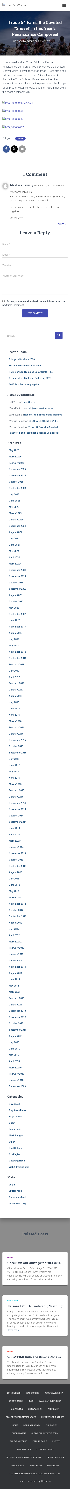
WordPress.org (17, 1203)
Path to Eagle (40, 1441)
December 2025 (17, 469)
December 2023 (17, 570)
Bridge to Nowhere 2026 (22, 359)
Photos (56, 1441)
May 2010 (14, 1055)
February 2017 (16, 683)
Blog (31, 1401)
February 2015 (16, 790)
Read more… (14, 1330)
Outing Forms (19, 1433)
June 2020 (14, 620)
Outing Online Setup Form (44, 1433)
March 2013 (15, 897)
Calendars (17, 1409)
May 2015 (14, 771)
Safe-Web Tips (24, 1449)
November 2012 (17, 903)
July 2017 (14, 670)
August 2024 (15, 532)
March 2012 (15, 941)
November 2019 (17, 626)
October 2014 (16, 815)
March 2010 (15, 1067)
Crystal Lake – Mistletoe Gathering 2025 (30, 378)
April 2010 (14, 1061)
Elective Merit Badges (52, 1417)
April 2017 (14, 677)
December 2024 (17, 526)
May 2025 (14, 507)
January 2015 (16, 796)
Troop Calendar (55, 1457)
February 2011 (16, 998)
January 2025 (16, 519)
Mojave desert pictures (41, 408)
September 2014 (17, 822)
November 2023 (17, 576)
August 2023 (15, 595)
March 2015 (15, 784)
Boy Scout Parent (18, 1110)
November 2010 (17, 1017)
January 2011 (16, 1004)
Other (20, 138)
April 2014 (14, 834)
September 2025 (17, 488)
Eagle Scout (15, 1116)
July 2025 (14, 494)
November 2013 (17, 853)
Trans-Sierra (28, 402)
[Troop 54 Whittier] (15, 5)
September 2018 (17, 658)
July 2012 (14, 929)
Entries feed (15, 1191)
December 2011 (17, 960)
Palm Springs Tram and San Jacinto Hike (31, 372)
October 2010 (16, 1023)
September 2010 (17, 1029)
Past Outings (15, 1148)
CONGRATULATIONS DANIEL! (43, 421)
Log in (12, 1184)
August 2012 (15, 922)
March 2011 (15, 992)
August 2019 (15, 633)
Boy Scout (14, 1104)
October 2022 (16, 601)
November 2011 (17, 966)
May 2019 (14, 645)
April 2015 (14, 777)
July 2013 (14, 878)
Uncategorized (17, 1160)
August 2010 (15, 1036)
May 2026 (14, 450)
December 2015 (17, 740)
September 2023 (17, 589)
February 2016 (16, 727)
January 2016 (16, 733)
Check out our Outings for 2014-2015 (34, 1263)
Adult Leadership (54, 1393)
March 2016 (15, 721)
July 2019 (14, 639)
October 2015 (16, 746)
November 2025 (17, 475)
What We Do (36, 1466)
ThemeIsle (46, 1481)
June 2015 (14, 765)
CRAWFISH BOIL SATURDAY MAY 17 (34, 1357)
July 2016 (14, 702)
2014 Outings (14, 1393)
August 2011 (15, 973)
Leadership (15, 1129)
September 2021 (17, 614)
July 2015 (14, 759)
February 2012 (16, 948)
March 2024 (15, 563)
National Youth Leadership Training (43, 414)
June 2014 (14, 828)
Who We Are (53, 1466)
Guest (12, 1123)
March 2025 (15, 513)
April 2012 (14, 935)
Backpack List (16, 1401)
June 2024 (14, 544)
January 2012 (16, 954)
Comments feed (17, 1197)
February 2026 (16, 463)
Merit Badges (16, 1135)
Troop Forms (18, 1466)
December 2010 (17, 1011)
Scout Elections (45, 1449)
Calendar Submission (50, 1401)
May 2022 (14, 607)
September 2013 (17, 866)
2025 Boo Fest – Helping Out (24, 384)
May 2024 (14, 551)
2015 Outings (32, 1393)
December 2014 (17, 803)
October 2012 (16, 910)
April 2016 (14, 714)
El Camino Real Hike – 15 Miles (25, 365)
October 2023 (16, 582)
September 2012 (17, 916)
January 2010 (16, 1080)
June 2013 (14, 885)
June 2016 (14, 708)
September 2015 (17, 752)
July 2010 (14, 1042)
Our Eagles (51, 1425)
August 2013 (15, 872)
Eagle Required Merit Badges (21, 1417)
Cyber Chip (53, 1409)
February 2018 (16, 664)
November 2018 (17, 651)
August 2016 (15, 696)
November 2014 (17, 809)
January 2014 (16, 847)
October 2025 (16, 481)
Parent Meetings (18, 1441)
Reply (63, 224)
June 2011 (14, 979)
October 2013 (16, 859)
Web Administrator (19, 1167)
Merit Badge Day (31, 1425)
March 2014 (15, 840)
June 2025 (14, 500)
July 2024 (14, 538)
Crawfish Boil (35, 1409)
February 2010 (16, 1074)
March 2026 (15, 456)
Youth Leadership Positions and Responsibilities (35, 1474)
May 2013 (14, 891)
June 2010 (14, 1048)
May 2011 (14, 985)
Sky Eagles (15, 1154)
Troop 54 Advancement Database (23, 1457)
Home (15, 1425)
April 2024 (14, 557)
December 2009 (17, 1086)
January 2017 (16, 689)
